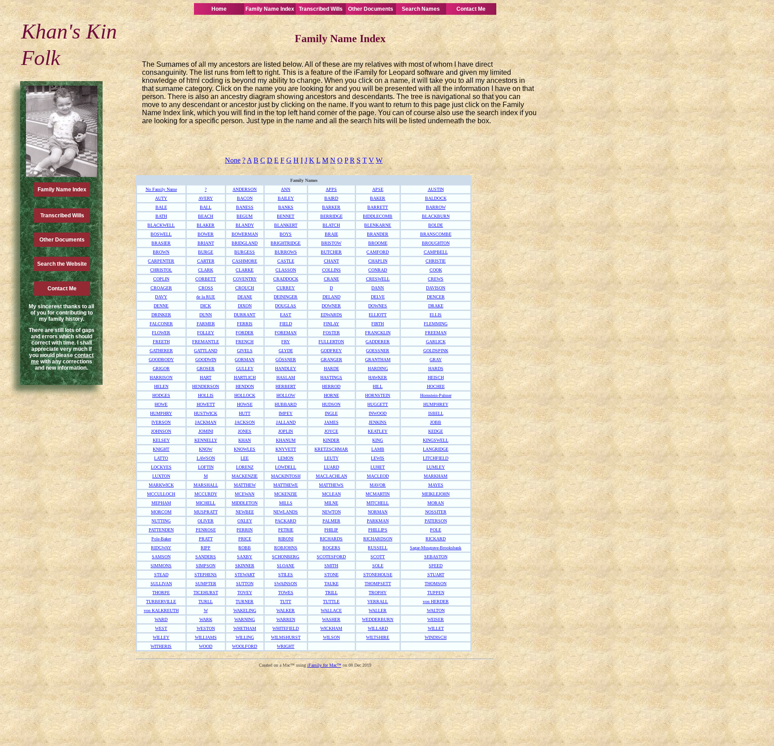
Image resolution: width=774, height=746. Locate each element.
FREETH (161, 341)
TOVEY (244, 592)
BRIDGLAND (245, 243)
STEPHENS (205, 574)
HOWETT (206, 404)
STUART (435, 574)
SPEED (436, 565)
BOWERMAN (245, 234)
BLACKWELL (161, 225)
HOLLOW (285, 395)
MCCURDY (205, 494)
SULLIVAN (161, 583)
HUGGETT (377, 404)
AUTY (161, 198)
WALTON (436, 610)
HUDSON (331, 404)
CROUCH (244, 287)
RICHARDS (331, 538)
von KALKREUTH (161, 610)
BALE (161, 207)
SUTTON (245, 583)
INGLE (331, 413)
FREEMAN (436, 332)
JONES (244, 431)
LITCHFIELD (435, 458)
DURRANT (244, 314)
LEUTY (331, 458)
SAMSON (161, 556)
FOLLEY (205, 332)
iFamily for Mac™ (324, 665)
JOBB (435, 422)
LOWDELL (285, 467)
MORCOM (161, 511)
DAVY (161, 296)
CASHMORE (244, 261)
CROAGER (161, 287)
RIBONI (285, 538)
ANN (285, 189)
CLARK (205, 269)
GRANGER (331, 359)
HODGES (161, 395)
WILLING (245, 637)
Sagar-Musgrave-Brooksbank (435, 547)
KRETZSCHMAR (331, 449)
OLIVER (206, 520)
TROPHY (378, 592)
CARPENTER (161, 261)
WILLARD (378, 628)
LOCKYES (161, 467)
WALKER (285, 610)
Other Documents (370, 9)
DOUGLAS (285, 305)
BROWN (161, 252)
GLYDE (286, 350)
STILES (285, 574)
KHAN (244, 440)
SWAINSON (285, 583)
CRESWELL (378, 278)
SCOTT (377, 556)
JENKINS (378, 422)
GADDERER (378, 341)
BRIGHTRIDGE (286, 243)
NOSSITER (436, 511)
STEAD (161, 574)
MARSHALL (206, 485)
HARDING (378, 368)
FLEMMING (435, 323)
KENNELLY (205, 440)
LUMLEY (435, 467)
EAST (285, 314)
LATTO (161, 458)
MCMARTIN (378, 494)
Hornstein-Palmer (436, 395)
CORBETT (205, 278)
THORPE (161, 592)
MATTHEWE (285, 485)
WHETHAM (244, 628)
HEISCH (436, 377)
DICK (205, 305)
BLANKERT (285, 225)
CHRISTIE (436, 261)
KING (377, 440)
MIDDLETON (245, 502)
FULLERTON (331, 341)
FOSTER (331, 332)
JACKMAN (205, 422)
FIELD (286, 323)
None (233, 160)
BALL (205, 207)
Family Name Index (269, 9)
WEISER (435, 619)
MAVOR (378, 485)
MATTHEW (245, 485)
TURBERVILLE (161, 601)
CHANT (331, 261)
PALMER (331, 520)
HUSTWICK (205, 413)
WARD (161, 619)
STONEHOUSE (377, 574)
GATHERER (161, 350)
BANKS (285, 207)
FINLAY (331, 323)
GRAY (436, 359)
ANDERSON (244, 189)
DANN (377, 287)
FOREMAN (286, 332)
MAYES (435, 485)
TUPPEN (435, 592)
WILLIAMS (206, 637)
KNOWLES (244, 449)
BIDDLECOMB (377, 216)
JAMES (331, 422)
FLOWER (161, 332)
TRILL (331, 592)
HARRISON (161, 377)
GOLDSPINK (435, 350)
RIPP (206, 547)
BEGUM (244, 216)
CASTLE (285, 261)
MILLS (285, 502)
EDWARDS (331, 314)
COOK (436, 269)
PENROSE (206, 529)
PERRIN (244, 529)
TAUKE (331, 583)
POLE (435, 529)
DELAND (331, 296)
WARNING (244, 619)
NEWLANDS (285, 511)
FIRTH (377, 323)
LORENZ (245, 467)
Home (219, 9)
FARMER (206, 323)
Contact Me (471, 9)
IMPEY (285, 413)
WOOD (205, 646)
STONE (331, 574)
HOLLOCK (244, 395)
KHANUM (286, 440)
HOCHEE (436, 386)
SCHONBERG (285, 556)
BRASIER (161, 243)
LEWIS (377, 458)
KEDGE (435, 431)
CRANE (331, 278)
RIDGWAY (161, 547)
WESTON (206, 628)
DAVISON (435, 287)
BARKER (331, 207)
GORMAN (244, 359)
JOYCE (331, 431)
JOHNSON (161, 431)
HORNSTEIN (377, 395)
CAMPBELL (436, 252)
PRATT (206, 538)
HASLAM (285, 377)
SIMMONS (161, 565)
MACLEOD (378, 476)
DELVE (378, 296)
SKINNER (244, 565)
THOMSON (436, 583)
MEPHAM (161, 502)
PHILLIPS (377, 529)
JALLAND (286, 422)
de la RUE (205, 296)
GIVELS (245, 350)
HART (205, 377)
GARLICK (436, 341)
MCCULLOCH (161, 494)
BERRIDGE (331, 216)
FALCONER (161, 323)
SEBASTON (435, 556)
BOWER (206, 234)
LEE (245, 458)
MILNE (331, 502)
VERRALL (377, 601)
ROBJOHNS (285, 547)
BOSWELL (161, 234)
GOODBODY (161, 359)
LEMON (285, 458)
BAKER (377, 198)
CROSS (205, 287)
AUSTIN (436, 189)
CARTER (206, 261)
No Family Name (161, 189)
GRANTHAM (378, 359)
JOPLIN (285, 431)
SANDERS (205, 556)
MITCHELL (377, 502)
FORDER (245, 332)
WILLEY (161, 637)
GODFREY (331, 350)
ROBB (244, 547)
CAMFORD (377, 252)
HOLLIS (206, 395)
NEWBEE (245, 511)
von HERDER (436, 601)
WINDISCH (436, 637)
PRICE (244, 538)
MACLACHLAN (331, 476)
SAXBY (244, 556)
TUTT (285, 601)
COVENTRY (245, 278)
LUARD (331, 467)
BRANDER (377, 234)
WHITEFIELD (285, 628)
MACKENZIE (245, 476)
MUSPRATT (206, 511)
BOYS (286, 234)
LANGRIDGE (435, 449)
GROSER (206, 368)
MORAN (435, 502)
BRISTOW (331, 243)
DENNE (161, 305)
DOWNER (331, 305)
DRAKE (435, 305)
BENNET (285, 216)
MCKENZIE (285, 494)
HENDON (245, 386)
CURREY (285, 287)
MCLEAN (331, 494)
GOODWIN (205, 359)
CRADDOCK (285, 278)
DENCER (436, 296)
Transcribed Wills (321, 9)
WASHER (331, 619)
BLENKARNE (377, 225)
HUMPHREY (435, 404)
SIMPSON (205, 565)
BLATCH (331, 225)
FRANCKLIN (378, 332)
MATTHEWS (331, 485)
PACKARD (285, 520)
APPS (331, 189)
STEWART (245, 574)
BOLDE (435, 225)
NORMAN (377, 511)
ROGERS (331, 547)
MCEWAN (244, 494)
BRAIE (331, 234)
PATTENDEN (161, 529)
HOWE (161, 404)
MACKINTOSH (286, 476)
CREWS (435, 278)
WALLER (378, 610)
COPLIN (161, 278)
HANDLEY (285, 368)
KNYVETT (285, 449)
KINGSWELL (435, 440)
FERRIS (245, 323)
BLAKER (206, 225)
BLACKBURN (436, 216)
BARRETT (377, 207)
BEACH (205, 216)
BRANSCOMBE (436, 234)
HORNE (331, 395)
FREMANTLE (205, 341)
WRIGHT (285, 646)
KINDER (331, 440)
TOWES (285, 592)
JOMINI (205, 431)
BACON (245, 198)
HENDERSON (205, 386)
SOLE (377, 565)
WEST (161, 628)
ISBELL (435, 413)
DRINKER (161, 314)
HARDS (435, 368)
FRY (285, 341)
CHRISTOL (161, 269)
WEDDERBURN (377, 619)
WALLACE (331, 610)
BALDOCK (436, 198)
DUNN (205, 314)
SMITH (331, 565)
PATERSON (436, 520)
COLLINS (331, 269)
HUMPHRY (161, 413)
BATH (161, 216)
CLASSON (285, 269)
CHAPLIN (377, 261)
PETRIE (285, 529)
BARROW (436, 207)
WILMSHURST (286, 637)
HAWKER (377, 377)
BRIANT (206, 243)
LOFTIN (206, 467)
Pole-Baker (161, 538)
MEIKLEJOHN (436, 494)
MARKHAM (435, 476)
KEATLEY (377, 431)
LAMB (377, 449)
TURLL (205, 601)
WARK (205, 619)
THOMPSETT (378, 583)
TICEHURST (206, 592)
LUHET (377, 467)
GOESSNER (377, 350)
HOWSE (245, 404)
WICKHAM (331, 628)
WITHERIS (161, 646)
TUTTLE (331, 601)
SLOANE (285, 565)
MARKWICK (161, 485)
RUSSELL (377, 547)
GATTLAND (205, 350)
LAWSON (206, 458)
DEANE (244, 296)
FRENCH (245, 341)
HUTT (244, 413)
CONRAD (377, 269)
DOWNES (377, 305)
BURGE (205, 252)
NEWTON (331, 511)
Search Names (421, 9)
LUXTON (161, 476)
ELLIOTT (378, 314)
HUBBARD (286, 404)
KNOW (205, 449)
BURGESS (244, 252)
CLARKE (245, 269)
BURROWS (286, 252)
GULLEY (245, 368)
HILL (378, 386)
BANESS (245, 207)
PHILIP (331, 529)
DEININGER (285, 296)
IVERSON (161, 422)
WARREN (285, 619)
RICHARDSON (377, 538)
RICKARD (436, 538)
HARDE (331, 368)
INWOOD (378, 413)
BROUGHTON (436, 243)
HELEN (161, 386)
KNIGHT (161, 449)
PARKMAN (378, 520)
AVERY (205, 198)
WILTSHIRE (377, 637)
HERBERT (285, 386)
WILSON (331, 637)
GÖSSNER (285, 359)
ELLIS (436, 314)
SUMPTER (205, 583)
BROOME (377, 243)
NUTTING (161, 520)
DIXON (245, 305)
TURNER (245, 601)
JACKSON (245, 422)
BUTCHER (331, 252)
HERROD (331, 386)
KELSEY (161, 440)
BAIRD (331, 198)
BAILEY (286, 198)
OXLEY (244, 520)
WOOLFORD (244, 646)
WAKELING (244, 610)
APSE (377, 189)
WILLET (436, 628)
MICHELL (205, 502)
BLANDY (245, 225)
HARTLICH (245, 377)
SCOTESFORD (331, 556)
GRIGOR (161, 368)
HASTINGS (331, 377)
